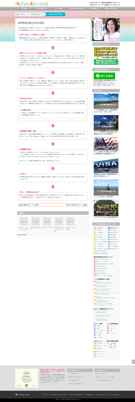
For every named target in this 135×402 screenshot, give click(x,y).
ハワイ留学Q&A (99, 244)
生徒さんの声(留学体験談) (102, 253)
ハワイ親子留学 (99, 237)
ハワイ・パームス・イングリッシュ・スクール (106, 292)
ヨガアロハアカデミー (101, 318)
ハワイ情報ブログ (100, 246)
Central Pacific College (101, 286)
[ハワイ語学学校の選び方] (106, 130)
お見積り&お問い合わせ (111, 8)
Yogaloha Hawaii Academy (102, 319)
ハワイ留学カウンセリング (75, 373)
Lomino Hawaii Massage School (103, 316)
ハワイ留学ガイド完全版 (101, 248)
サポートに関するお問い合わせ (103, 380)
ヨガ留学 (98, 328)
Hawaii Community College (102, 301)
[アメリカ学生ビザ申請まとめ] (106, 150)
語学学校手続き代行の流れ (102, 268)
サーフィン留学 (99, 330)
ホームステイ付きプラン (101, 239)
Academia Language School (102, 290)
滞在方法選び (113, 237)
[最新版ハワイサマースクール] (106, 215)
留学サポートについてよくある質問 (104, 275)
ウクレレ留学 (99, 332)
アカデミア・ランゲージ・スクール (104, 288)
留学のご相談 (113, 230)
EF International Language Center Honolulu (105, 297)
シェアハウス (112, 325)
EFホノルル (98, 296)
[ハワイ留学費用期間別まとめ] (106, 108)
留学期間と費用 (113, 232)
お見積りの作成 (113, 239)
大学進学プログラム (100, 351)
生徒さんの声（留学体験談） (75, 383)
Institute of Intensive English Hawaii (103, 282)
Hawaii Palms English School (102, 294)
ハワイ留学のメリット (101, 343)
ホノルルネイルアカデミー (102, 311)
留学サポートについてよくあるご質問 (105, 377)
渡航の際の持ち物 (114, 248)
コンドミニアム (112, 332)
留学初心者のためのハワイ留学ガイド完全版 (59, 229)
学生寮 (110, 330)
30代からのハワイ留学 (101, 345)
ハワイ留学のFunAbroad (64, 399)
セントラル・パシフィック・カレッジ (104, 285)
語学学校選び (113, 234)
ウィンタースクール (100, 356)
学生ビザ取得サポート (74, 205)
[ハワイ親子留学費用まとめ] (106, 195)
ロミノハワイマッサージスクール (103, 314)
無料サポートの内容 (31, 205)
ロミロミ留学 (99, 337)
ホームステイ (112, 328)
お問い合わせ (116, 394)
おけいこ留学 (58, 8)
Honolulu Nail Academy (101, 312)
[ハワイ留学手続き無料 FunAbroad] (31, 5)
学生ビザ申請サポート (101, 270)
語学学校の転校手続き (101, 273)
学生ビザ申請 (113, 244)
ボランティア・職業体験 (101, 241)
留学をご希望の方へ (36, 14)
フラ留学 (98, 325)
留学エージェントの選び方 (102, 261)
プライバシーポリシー (101, 373)
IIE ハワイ (98, 281)
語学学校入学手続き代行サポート (76, 377)
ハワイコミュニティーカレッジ (103, 300)
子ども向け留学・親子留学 (76, 8)
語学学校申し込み (114, 241)
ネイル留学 (98, 335)
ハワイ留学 (24, 8)
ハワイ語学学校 (99, 232)
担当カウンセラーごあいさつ (102, 259)
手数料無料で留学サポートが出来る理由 (105, 263)
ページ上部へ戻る (133, 362)
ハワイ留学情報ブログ (94, 8)
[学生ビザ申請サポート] (106, 172)
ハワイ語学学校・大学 (41, 8)
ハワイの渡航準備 (114, 246)
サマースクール (99, 354)
